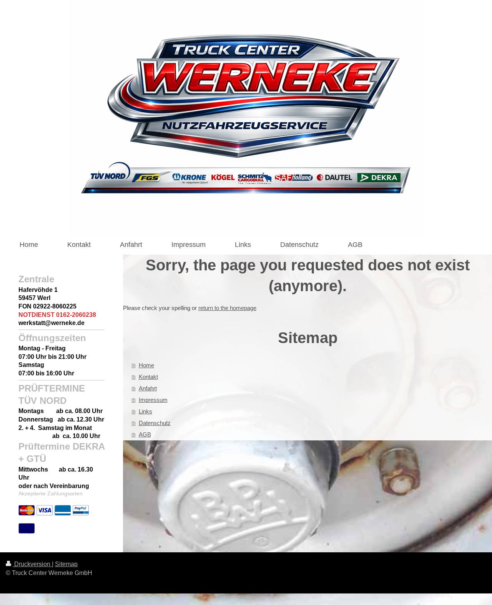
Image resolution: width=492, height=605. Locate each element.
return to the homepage (227, 308)
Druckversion (32, 564)
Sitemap (66, 564)
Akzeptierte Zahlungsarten (50, 493)
